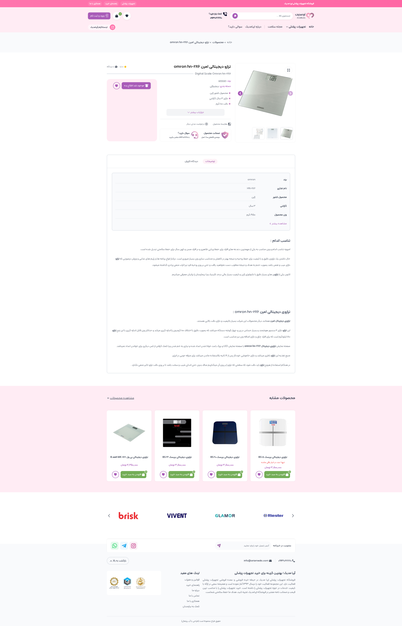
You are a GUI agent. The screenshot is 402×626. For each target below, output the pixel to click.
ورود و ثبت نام (97, 16)
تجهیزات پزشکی (128, 3)
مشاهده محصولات (122, 398)
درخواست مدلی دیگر (196, 124)
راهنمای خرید (111, 3)
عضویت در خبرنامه (282, 546)
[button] (240, 93)
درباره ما (195, 590)
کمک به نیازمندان (191, 606)
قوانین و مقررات (192, 580)
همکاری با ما (95, 3)
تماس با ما (194, 596)
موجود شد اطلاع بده (134, 86)
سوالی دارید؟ (235, 27)
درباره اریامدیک (253, 27)
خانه (311, 27)
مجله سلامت (275, 27)
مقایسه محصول (220, 124)
